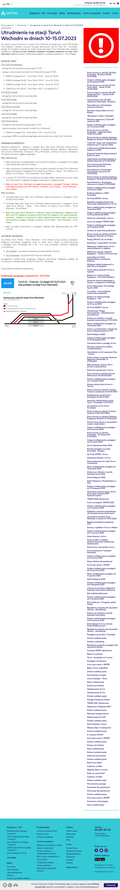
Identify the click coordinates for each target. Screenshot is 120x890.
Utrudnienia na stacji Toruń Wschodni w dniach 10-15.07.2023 (101, 518)
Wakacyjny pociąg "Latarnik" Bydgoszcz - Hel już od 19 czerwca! (102, 253)
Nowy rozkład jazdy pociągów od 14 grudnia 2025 (101, 208)
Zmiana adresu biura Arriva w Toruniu (100, 385)
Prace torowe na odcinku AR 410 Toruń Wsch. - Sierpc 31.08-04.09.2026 (101, 87)
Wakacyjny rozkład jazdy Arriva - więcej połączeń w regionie (101, 247)
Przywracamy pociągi (96, 784)
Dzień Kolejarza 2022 (96, 579)
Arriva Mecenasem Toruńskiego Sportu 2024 (100, 287)
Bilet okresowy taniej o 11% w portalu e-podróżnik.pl (99, 366)
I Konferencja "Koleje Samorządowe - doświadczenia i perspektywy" (101, 313)
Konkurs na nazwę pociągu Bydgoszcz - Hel (98, 297)
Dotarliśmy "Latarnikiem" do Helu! (101, 243)
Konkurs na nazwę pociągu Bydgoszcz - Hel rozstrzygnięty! (100, 276)
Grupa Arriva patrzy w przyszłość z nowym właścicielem (102, 423)
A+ (111, 3)
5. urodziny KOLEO (95, 734)
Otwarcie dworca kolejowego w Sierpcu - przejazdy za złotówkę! (101, 281)
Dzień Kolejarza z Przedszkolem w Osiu (101, 482)
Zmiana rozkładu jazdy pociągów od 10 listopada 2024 (101, 339)
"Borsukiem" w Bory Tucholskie (100, 116)
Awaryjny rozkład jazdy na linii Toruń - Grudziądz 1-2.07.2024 (100, 401)
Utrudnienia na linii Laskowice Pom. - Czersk (102, 353)
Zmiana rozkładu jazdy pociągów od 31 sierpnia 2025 (101, 226)
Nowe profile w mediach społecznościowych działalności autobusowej (100, 542)
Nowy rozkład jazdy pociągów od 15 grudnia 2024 (101, 324)
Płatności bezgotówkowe (98, 713)
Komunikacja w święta (96, 675)
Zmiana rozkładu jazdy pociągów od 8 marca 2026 (101, 188)
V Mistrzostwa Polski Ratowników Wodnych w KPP (101, 149)
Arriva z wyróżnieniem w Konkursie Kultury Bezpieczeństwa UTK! (102, 330)
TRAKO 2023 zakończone (98, 499)
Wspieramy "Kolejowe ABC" (99, 706)
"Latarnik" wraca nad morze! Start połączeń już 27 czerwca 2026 (102, 144)
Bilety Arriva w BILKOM (97, 668)
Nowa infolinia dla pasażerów (99, 561)
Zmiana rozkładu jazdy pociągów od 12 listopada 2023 (101, 487)
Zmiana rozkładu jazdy (97, 638)
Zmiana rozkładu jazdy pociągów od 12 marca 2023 (101, 557)
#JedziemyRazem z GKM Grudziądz (98, 194)
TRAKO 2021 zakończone (98, 703)
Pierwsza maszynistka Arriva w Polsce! (100, 111)
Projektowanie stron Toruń (104, 872)
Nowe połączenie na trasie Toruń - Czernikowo (101, 462)
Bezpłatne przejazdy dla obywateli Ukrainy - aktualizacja (102, 608)
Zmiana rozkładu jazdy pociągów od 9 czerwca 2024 (101, 428)
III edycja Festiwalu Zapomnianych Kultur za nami (102, 154)
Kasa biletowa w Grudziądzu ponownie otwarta (99, 106)
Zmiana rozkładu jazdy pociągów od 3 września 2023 (101, 507)
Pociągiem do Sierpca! (96, 661)
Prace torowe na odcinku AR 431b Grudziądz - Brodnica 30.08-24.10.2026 (101, 74)
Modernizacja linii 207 (96, 717)
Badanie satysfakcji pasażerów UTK (100, 523)
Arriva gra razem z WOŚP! (98, 565)
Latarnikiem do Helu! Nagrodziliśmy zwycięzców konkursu (98, 259)
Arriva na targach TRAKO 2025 (100, 221)
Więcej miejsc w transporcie (99, 727)
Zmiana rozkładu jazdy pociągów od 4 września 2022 (101, 598)
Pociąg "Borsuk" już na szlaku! (99, 239)
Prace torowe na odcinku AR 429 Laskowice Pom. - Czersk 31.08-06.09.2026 (101, 94)
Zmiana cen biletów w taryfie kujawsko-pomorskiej (99, 473)
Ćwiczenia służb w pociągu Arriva (101, 343)
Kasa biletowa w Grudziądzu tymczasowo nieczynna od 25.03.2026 (99, 171)
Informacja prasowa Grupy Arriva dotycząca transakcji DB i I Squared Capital (101, 493)
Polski (8, 4)
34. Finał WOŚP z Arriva (97, 198)
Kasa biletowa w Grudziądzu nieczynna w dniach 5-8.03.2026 (101, 183)
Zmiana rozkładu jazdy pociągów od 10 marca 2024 (101, 441)
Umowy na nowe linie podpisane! (101, 230)
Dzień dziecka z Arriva (96, 536)
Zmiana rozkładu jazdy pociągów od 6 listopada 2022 (101, 583)
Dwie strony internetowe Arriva (100, 547)
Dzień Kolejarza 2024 (96, 334)
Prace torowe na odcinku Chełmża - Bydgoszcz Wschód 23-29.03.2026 (102, 178)
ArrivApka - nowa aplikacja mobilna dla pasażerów (98, 292)
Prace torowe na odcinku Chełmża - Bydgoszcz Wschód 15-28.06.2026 (102, 138)
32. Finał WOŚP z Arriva (97, 454)
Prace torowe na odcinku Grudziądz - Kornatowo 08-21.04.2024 (99, 435)
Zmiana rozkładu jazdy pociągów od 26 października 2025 (101, 214)
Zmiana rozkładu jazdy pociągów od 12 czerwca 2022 (101, 619)
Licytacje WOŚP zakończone (99, 650)
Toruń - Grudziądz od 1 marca (99, 657)
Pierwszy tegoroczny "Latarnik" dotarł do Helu (100, 120)
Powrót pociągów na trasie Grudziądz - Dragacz (98, 450)
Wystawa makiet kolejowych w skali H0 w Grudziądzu (100, 265)
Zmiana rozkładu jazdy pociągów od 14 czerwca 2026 (101, 126)
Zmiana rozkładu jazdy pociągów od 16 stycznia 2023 (101, 569)
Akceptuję (110, 885)
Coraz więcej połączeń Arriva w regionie (100, 271)
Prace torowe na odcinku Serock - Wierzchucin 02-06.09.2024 (101, 374)
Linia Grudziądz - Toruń (97, 678)
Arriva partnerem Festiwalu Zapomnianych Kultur (99, 165)
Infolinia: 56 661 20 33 (95, 3)
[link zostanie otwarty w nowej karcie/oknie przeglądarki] (39, 310)
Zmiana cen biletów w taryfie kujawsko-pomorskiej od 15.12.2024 (102, 319)
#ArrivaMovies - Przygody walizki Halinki (101, 603)
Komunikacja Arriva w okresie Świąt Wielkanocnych (99, 625)
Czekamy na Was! (94, 766)
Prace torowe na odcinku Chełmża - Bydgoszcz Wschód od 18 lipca (102, 235)
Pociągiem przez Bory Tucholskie (101, 634)
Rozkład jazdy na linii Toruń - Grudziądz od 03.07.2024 (99, 396)
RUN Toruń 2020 (94, 763)
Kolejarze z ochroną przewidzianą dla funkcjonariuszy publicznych (101, 512)
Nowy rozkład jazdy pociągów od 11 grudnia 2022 (101, 575)
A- (114, 3)
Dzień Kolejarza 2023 (96, 477)
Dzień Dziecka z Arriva (97, 724)
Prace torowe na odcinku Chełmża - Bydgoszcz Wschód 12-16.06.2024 (102, 417)
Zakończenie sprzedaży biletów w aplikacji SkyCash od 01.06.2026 (101, 160)
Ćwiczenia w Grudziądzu (97, 801)
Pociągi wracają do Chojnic (98, 699)
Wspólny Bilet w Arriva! (97, 770)
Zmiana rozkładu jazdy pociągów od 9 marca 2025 (101, 303)
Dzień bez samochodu (96, 755)
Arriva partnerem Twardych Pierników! (99, 551)
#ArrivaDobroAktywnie (97, 593)
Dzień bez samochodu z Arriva (100, 218)
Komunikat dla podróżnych (98, 787)
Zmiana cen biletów (95, 685)
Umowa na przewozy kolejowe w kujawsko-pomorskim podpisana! (101, 589)
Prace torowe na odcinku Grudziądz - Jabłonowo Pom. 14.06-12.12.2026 (99, 132)
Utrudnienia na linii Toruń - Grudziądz (98, 407)
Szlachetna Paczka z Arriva (99, 458)
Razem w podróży (95, 654)
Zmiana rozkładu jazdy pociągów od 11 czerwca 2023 (101, 532)
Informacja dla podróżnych (98, 791)
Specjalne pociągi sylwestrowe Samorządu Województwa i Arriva (102, 203)
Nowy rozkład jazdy (95, 682)
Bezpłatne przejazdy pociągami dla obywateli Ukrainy (102, 646)
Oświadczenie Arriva (96, 689)
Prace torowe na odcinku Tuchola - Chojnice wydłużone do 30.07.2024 (102, 391)
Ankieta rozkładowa (95, 641)
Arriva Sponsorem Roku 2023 (99, 445)
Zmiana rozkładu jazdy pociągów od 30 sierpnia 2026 (101, 81)
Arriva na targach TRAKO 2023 (100, 502)
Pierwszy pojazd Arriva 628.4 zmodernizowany (99, 348)
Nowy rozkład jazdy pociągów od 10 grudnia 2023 (101, 467)
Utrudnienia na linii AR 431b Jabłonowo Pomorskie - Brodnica (101, 101)
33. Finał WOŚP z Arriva (97, 307)
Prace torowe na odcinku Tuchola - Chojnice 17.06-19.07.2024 (102, 412)
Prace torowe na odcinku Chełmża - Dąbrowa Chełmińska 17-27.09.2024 (102, 359)
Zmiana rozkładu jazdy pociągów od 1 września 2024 (101, 380)
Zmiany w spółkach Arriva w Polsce (102, 527)
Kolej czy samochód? (96, 773)
